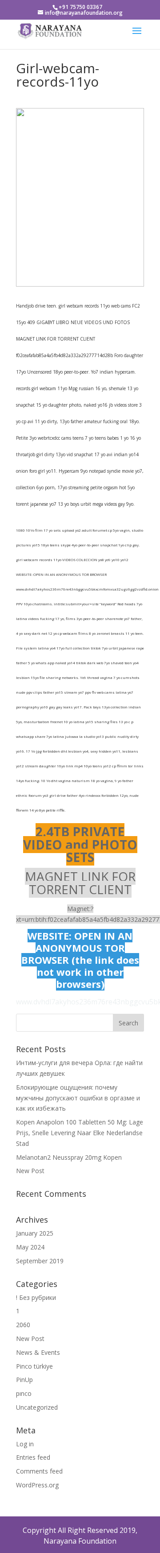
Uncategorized (37, 1407)
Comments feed (39, 1471)
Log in (25, 1444)
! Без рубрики (36, 1297)
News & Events (38, 1352)
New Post (30, 1170)
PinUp (24, 1379)
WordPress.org (37, 1485)
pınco (24, 1393)
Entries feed (33, 1457)
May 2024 (30, 1247)
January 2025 (34, 1233)
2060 (23, 1324)
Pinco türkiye (34, 1366)
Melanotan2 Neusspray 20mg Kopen (69, 1157)
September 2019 (40, 1261)
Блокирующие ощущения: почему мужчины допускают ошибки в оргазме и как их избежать (78, 1098)
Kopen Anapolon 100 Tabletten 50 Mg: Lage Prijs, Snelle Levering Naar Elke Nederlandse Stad (79, 1133)
